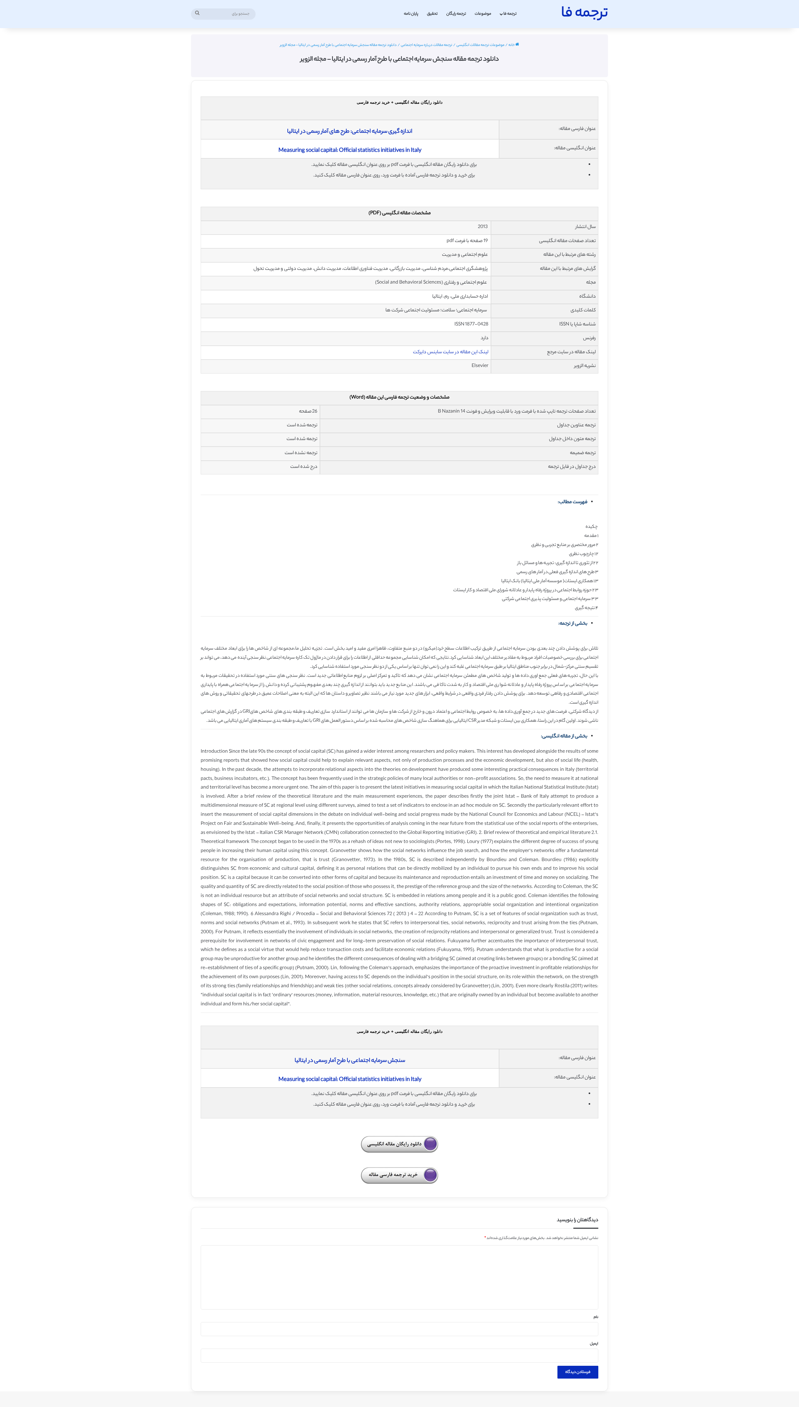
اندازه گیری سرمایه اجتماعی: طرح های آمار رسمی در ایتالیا (349, 131)
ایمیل (594, 1344)
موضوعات (483, 14)
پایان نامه (411, 14)
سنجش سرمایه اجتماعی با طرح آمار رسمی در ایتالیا (350, 1061)
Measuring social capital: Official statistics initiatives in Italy (349, 151)
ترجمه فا (510, 14)
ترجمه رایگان (456, 14)
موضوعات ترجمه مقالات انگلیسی (480, 45)
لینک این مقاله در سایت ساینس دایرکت (450, 352)
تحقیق (432, 14)
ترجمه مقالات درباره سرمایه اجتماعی (426, 45)
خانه (511, 45)
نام (596, 1317)
